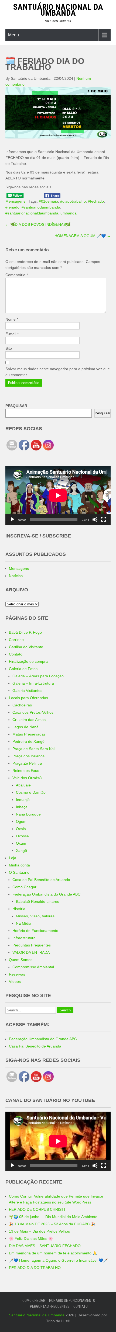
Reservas (17, 974)
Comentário (16, 275)
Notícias (16, 576)
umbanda (68, 213)
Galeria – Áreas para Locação (38, 676)
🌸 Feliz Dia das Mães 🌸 (31, 1238)
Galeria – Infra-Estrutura (33, 683)
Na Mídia (23, 923)
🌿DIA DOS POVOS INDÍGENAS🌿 (37, 224)
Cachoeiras (22, 705)
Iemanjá (23, 799)
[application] (58, 495)
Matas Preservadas (29, 734)
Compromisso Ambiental (33, 967)
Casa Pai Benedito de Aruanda (35, 1046)
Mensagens (15, 201)
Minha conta (19, 865)
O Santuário (19, 872)
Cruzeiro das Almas (29, 719)
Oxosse (22, 836)
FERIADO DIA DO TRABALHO (35, 1267)
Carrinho (16, 639)
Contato (15, 654)
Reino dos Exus (25, 770)
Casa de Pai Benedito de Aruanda (41, 879)
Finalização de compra (28, 661)
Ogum (21, 821)
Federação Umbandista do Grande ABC (46, 894)
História (18, 909)
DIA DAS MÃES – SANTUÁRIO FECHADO (45, 1246)
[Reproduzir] (12, 519)
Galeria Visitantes (27, 690)
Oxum (21, 843)
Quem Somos (20, 960)
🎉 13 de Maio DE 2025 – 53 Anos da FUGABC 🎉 (52, 1224)
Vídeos (15, 981)
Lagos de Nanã (25, 727)
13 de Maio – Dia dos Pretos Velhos (39, 1231)
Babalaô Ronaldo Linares (37, 901)
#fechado (96, 201)
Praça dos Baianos (28, 756)
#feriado (12, 207)
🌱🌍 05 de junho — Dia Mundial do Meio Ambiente (53, 1217)
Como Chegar (24, 887)
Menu (13, 35)
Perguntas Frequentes (31, 945)
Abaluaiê (23, 785)
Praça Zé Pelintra (27, 763)
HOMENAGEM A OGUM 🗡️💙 (82, 236)
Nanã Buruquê (28, 814)
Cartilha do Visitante (26, 647)
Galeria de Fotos (23, 669)
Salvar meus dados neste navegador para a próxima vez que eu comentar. (57, 372)
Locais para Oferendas (28, 698)
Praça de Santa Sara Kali (33, 749)
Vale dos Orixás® (27, 778)
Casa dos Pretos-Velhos (32, 712)
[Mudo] (95, 519)
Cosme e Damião (31, 792)
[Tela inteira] (103, 519)
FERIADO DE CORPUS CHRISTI (37, 1209)
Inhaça (22, 807)
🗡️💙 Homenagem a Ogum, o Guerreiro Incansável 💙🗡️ (58, 1260)
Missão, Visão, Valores (35, 916)
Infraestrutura (24, 938)
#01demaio (48, 201)
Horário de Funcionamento (35, 930)
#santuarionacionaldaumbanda (31, 213)
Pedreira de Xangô (28, 741)
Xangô (21, 850)
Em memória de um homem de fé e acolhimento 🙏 (53, 1253)
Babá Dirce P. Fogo (25, 632)
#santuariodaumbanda (41, 207)
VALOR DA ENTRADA (31, 952)
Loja (12, 858)
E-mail (12, 334)
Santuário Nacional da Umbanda (58, 10)
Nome (11, 319)
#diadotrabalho (73, 201)
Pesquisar (102, 413)
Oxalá (21, 829)
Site (8, 348)
